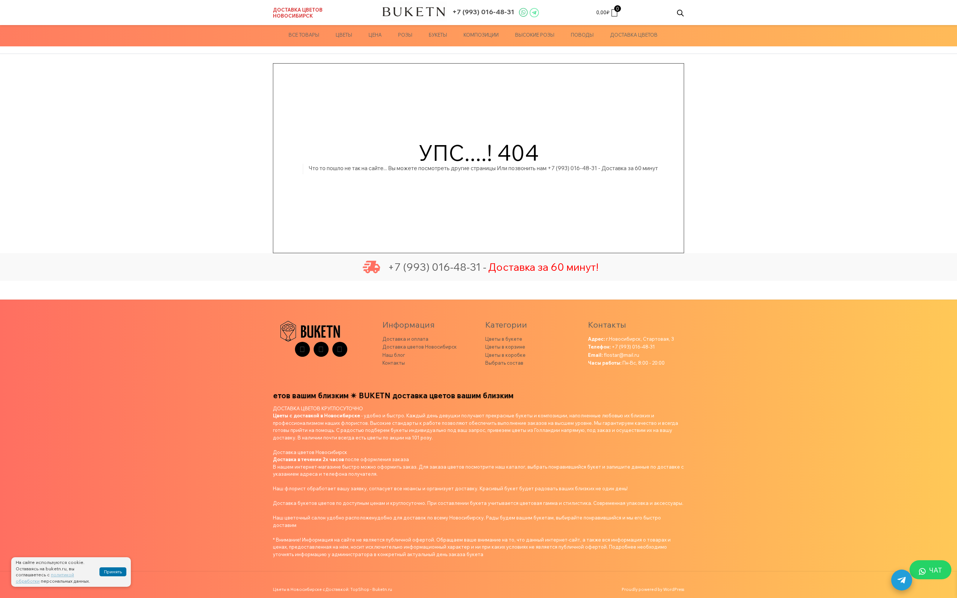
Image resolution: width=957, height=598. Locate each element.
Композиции (481, 35)
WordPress (673, 589)
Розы (405, 35)
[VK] (321, 349)
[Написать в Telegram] (901, 580)
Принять (113, 571)
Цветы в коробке (505, 355)
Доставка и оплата (405, 339)
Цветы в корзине (505, 347)
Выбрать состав (504, 363)
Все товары (304, 35)
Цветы (344, 35)
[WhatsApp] (339, 349)
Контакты (393, 363)
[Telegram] (302, 349)
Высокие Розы (534, 35)
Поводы (582, 35)
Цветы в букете (503, 339)
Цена (375, 35)
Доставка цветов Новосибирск (298, 13)
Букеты (438, 35)
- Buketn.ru (381, 589)
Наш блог (393, 355)
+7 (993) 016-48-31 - (437, 267)
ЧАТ (935, 570)
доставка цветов (634, 35)
